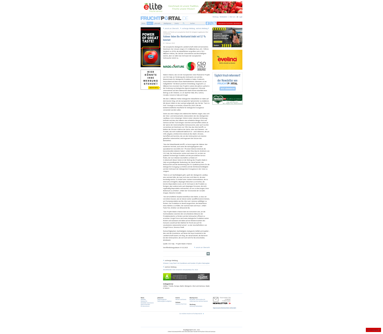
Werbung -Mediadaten (196, 306)
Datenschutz (225, 308)
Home (143, 23)
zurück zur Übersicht (172, 28)
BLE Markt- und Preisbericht (197, 299)
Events (177, 23)
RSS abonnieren (145, 306)
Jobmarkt (157, 23)
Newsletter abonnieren (147, 303)
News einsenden (145, 304)
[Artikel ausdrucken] (208, 253)
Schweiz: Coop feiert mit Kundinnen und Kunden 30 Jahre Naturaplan (186, 263)
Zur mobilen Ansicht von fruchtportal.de (190, 313)
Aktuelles (143, 299)
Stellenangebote (162, 299)
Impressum (216, 308)
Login (240, 17)
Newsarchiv (144, 301)
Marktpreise (167, 23)
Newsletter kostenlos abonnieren (229, 23)
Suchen (192, 23)
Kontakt (233, 308)
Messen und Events (181, 299)
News (149, 23)
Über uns (232, 17)
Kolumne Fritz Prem (181, 304)
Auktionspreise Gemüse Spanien (199, 301)
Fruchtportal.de (165, 18)
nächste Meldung (202, 28)
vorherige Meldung (188, 28)
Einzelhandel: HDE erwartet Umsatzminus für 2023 (180, 270)
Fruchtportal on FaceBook (207, 23)
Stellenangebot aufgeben (164, 301)
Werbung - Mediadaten (220, 17)
